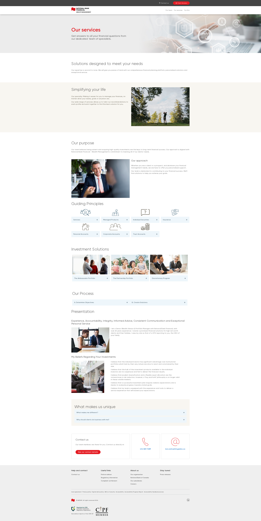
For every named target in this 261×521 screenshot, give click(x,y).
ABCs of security (110, 492)
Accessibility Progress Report (134, 492)
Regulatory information (109, 478)
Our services (178, 10)
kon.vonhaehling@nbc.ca (175, 449)
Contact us (75, 474)
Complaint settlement (109, 481)
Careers (133, 484)
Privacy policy (86, 492)
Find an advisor (106, 474)
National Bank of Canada (139, 478)
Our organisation (136, 474)
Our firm (187, 10)
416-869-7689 (145, 449)
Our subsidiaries (136, 481)
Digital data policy (98, 492)
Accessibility (120, 492)
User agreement (76, 492)
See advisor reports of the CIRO (81, 513)
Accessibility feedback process (154, 492)
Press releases (165, 474)
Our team (168, 10)
